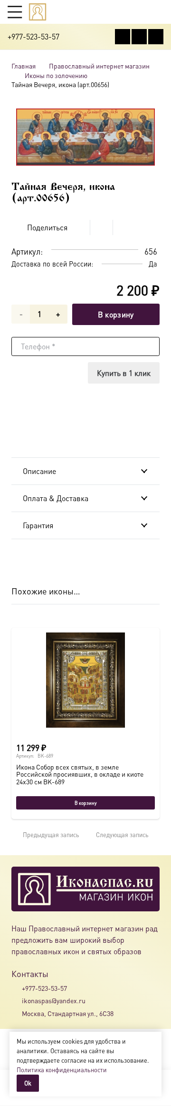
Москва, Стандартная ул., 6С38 (68, 1013)
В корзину (116, 314)
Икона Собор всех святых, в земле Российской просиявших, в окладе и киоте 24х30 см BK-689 (79, 774)
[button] (14, 12)
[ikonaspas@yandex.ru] (16, 1001)
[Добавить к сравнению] (152, 227)
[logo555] (37, 11)
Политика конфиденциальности (62, 1070)
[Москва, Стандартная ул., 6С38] (16, 1013)
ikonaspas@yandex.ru (54, 1000)
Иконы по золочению (56, 75)
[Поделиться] (78, 227)
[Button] (158, 11)
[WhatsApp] (139, 36)
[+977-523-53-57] (16, 988)
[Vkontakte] (122, 36)
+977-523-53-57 (44, 988)
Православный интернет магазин (99, 65)
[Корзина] (140, 12)
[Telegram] (155, 36)
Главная (23, 65)
